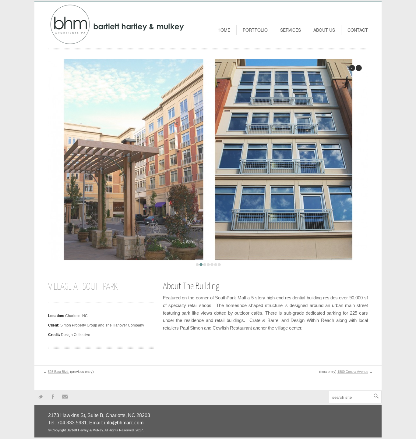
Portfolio (255, 30)
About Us (324, 30)
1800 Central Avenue (352, 371)
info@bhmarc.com (123, 422)
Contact (357, 30)
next (359, 68)
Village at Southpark (83, 286)
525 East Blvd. (58, 371)
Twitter (40, 396)
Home (223, 30)
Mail (65, 396)
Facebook (53, 396)
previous (352, 68)
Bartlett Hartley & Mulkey (85, 430)
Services (290, 30)
